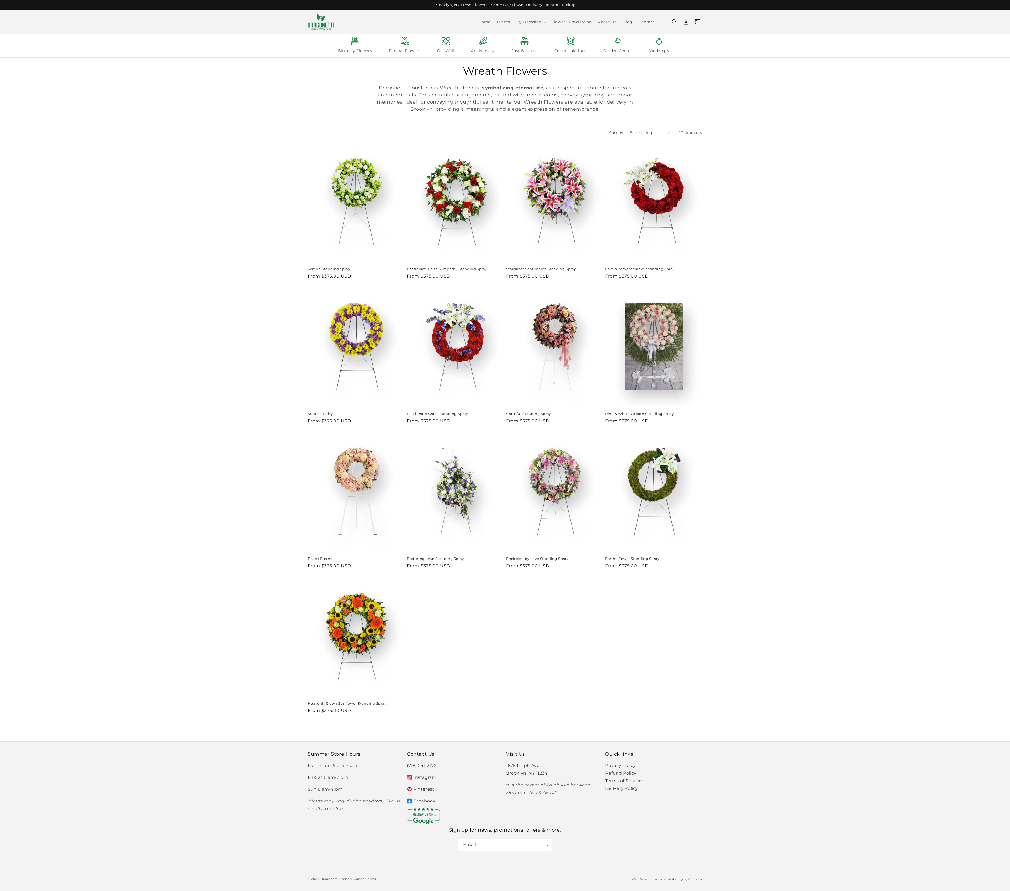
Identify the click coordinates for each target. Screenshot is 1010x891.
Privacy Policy (620, 765)
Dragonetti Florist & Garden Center (348, 879)
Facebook (424, 800)
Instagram (424, 777)
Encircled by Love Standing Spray (537, 558)
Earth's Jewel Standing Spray (632, 558)
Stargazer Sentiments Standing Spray (541, 269)
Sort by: (616, 132)
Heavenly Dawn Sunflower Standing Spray (347, 703)
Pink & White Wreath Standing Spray (639, 414)
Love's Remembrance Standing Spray (640, 269)
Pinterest (423, 789)
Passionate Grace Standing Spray (437, 414)
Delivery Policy (621, 788)
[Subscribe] (546, 845)
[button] (531, 21)
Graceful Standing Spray (528, 414)
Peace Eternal (321, 558)
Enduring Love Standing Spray (435, 558)
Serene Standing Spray (329, 269)
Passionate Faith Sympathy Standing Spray (447, 269)
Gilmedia (695, 879)
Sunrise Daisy (320, 414)
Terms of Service (623, 780)
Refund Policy (621, 773)
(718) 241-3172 (421, 765)
